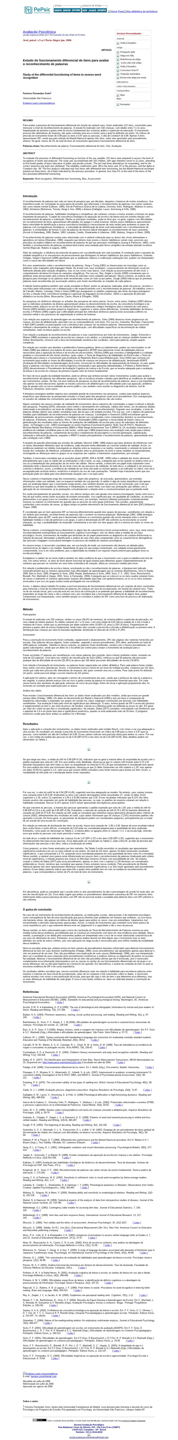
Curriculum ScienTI (129, 70)
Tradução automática (130, 74)
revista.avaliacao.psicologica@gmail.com (88, 1437)
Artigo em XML (127, 56)
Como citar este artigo (131, 63)
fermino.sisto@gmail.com (43, 1376)
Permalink (125, 104)
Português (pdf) (127, 52)
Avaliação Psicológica (39, 32)
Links (59, 1002)
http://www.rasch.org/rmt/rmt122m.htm (62, 1062)
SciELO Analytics (128, 43)
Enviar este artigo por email (133, 77)
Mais (122, 95)
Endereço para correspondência (39, 103)
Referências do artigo (130, 59)
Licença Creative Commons (133, 1421)
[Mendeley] (118, 95)
